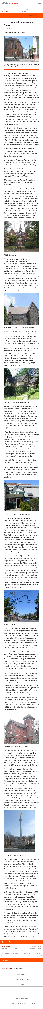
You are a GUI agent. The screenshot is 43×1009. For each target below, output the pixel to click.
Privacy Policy (22, 994)
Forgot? (27, 7)
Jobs (22, 984)
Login (10, 968)
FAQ (22, 989)
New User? (5, 11)
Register (4, 968)
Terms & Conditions (22, 999)
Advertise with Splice (22, 979)
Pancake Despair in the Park (9, 948)
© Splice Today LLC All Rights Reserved (22, 1004)
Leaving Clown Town (35, 948)
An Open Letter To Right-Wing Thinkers (12, 953)
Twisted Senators (6, 951)
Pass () (26, 7)
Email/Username (6, 7)
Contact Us (22, 974)
